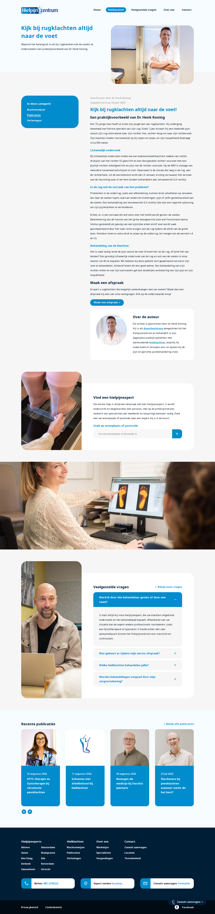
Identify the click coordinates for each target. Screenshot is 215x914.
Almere (25, 847)
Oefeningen (34, 120)
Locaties (129, 852)
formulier (184, 883)
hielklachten (157, 342)
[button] (137, 599)
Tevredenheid (132, 858)
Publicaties (34, 115)
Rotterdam (47, 863)
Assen (24, 852)
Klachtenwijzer (36, 109)
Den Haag (26, 858)
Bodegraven (48, 852)
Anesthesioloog (153, 328)
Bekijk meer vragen (168, 587)
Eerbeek (26, 863)
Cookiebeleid (53, 907)
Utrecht (45, 869)
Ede (43, 858)
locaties (117, 883)
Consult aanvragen (135, 847)
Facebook (188, 907)
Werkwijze (102, 847)
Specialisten (103, 852)
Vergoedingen (104, 858)
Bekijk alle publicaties (179, 724)
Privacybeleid (29, 907)
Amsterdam (48, 847)
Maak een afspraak (107, 302)
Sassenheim (28, 869)
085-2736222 (50, 883)
